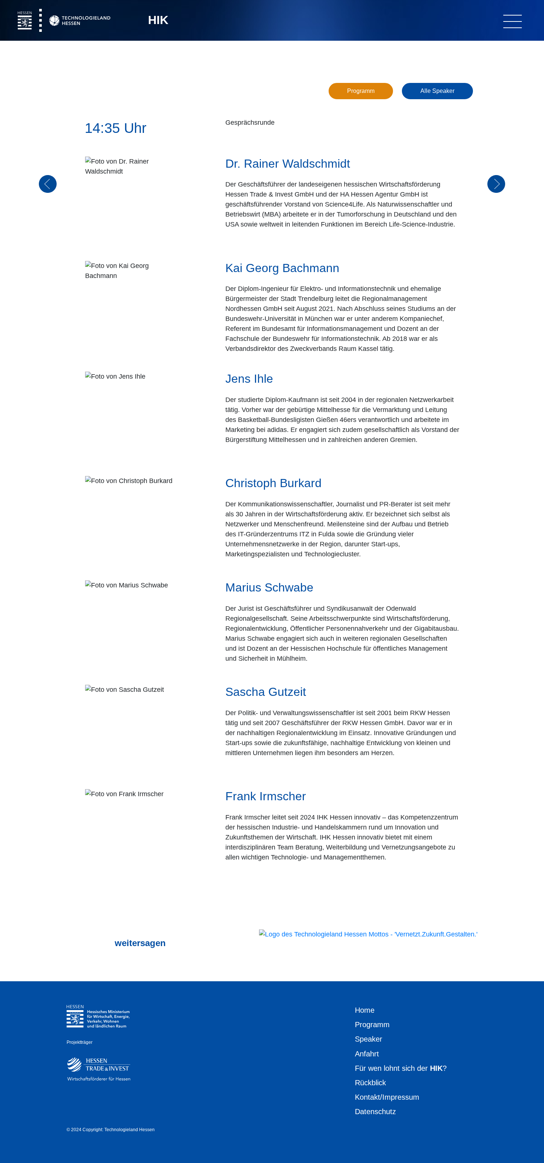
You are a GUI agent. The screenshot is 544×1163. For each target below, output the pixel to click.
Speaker (368, 1039)
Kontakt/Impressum (387, 1097)
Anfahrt (367, 1054)
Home (365, 1010)
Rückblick (370, 1083)
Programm (361, 91)
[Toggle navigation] (512, 19)
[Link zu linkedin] (96, 943)
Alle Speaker (437, 91)
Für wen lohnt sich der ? (401, 1068)
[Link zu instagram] (72, 943)
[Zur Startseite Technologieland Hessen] (368, 934)
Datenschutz (375, 1111)
